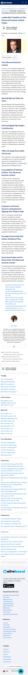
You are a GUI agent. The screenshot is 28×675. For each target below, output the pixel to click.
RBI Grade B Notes (6, 455)
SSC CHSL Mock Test (7, 428)
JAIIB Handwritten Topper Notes (10, 521)
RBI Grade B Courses (7, 401)
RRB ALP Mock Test (6, 433)
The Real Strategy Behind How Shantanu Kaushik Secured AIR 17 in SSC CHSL (15, 293)
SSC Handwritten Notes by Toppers (11, 519)
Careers (5, 654)
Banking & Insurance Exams (11, 595)
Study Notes (6, 627)
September (5, 11)
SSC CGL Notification (7, 379)
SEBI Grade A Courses (7, 405)
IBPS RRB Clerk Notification (9, 392)
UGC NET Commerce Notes (9, 447)
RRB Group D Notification (8, 387)
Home (3, 9)
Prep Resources (10, 9)
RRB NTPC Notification (7, 384)
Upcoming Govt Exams (9, 631)
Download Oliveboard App (8, 549)
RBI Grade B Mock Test (7, 426)
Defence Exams (7, 610)
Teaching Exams (8, 601)
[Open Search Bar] (22, 2)
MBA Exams (6, 608)
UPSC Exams (6, 612)
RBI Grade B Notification (8, 382)
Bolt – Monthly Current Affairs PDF (11, 524)
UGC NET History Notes (8, 450)
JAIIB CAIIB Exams (8, 606)
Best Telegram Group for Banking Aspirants (14, 526)
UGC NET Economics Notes (9, 445)
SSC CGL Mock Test (6, 413)
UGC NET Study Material (8, 442)
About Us (6, 649)
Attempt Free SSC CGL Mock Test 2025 (12, 542)
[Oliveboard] (6, 2)
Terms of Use (7, 662)
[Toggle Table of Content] (14, 57)
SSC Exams (6, 597)
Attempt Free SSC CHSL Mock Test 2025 (12, 546)
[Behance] (14, 346)
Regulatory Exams (8, 604)
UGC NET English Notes (8, 452)
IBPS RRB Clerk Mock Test (8, 416)
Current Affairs (21, 9)
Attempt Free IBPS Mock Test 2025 (11, 544)
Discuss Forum (7, 638)
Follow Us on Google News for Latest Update (14, 552)
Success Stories (7, 633)
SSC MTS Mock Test (6, 431)
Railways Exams (7, 599)
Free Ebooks (6, 635)
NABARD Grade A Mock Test (9, 418)
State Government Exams (10, 614)
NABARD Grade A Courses (8, 403)
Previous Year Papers (9, 629)
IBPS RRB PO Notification (8, 389)
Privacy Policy (7, 659)
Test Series (6, 625)
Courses (5, 623)
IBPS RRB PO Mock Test (8, 421)
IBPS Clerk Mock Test (7, 423)
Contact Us (6, 652)
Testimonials (7, 657)
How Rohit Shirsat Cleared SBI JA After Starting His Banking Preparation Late (14, 287)
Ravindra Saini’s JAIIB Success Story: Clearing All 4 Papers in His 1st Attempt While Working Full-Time (15, 308)
